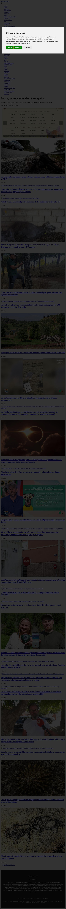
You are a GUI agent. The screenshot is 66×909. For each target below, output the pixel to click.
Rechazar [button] (18, 47)
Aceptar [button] (9, 47)
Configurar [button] (27, 47)
